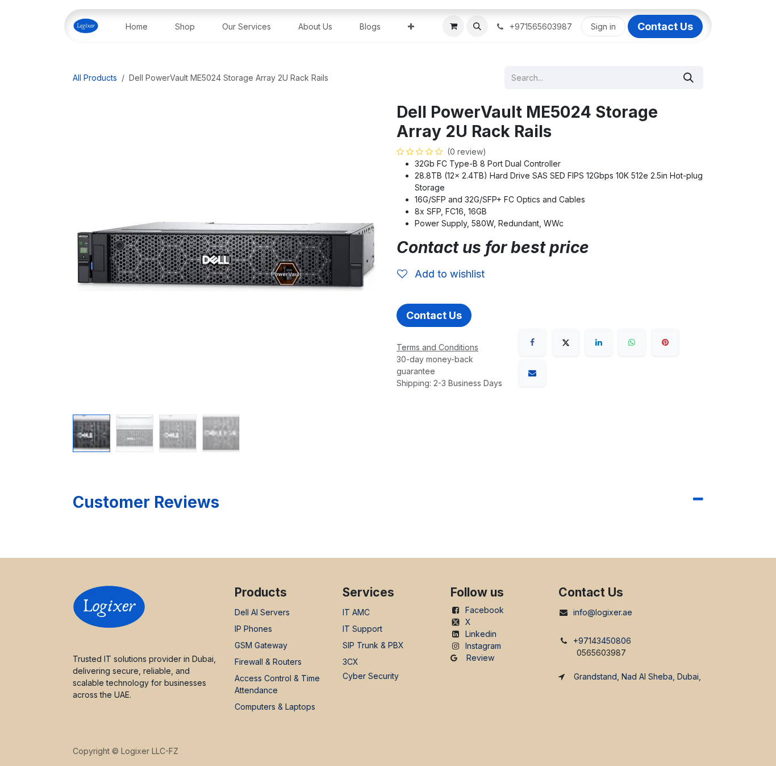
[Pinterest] (665, 342)
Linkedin (481, 634)
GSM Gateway (261, 645)
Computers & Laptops (275, 706)
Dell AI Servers (262, 612)
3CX (350, 661)
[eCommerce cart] (453, 26)
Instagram (483, 646)
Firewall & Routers (268, 661)
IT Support (362, 628)
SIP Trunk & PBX (373, 645)
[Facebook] (532, 342)
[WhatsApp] (631, 342)
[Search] (688, 77)
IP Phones (253, 628)
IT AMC (356, 612)
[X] (565, 342)
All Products (95, 77)
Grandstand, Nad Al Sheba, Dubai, (637, 676)
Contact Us (665, 26)
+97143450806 (602, 640)
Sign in (603, 26)
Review (480, 658)
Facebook (484, 610)
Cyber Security (371, 676)
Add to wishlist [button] (448, 274)
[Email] (532, 373)
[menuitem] (136, 26)
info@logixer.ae (602, 612)
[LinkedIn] (598, 342)
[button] (477, 26)
